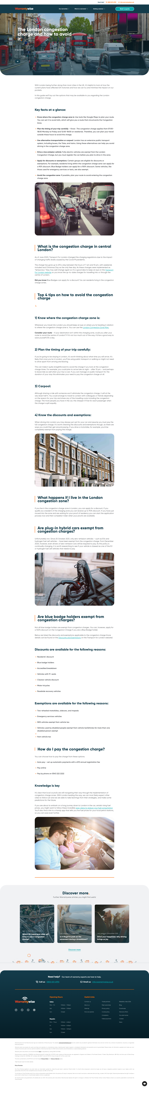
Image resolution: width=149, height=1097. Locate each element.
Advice (23, 56)
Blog (120, 1005)
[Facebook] (16, 1010)
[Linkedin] (28, 1010)
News (120, 1022)
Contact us (87, 1001)
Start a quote (125, 9)
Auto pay (41, 762)
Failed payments (106, 1018)
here (40, 1051)
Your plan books (123, 1015)
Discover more (74, 949)
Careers (121, 1018)
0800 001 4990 (53, 982)
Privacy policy (105, 1008)
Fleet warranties (106, 1005)
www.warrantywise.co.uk (65, 1042)
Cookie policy (105, 1012)
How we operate (89, 1012)
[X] (22, 1010)
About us (86, 1005)
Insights (44, 56)
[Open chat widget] (144, 1083)
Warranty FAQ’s (123, 1012)
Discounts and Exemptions (70, 638)
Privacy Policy (44, 1058)
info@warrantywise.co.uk (102, 982)
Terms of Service (55, 1058)
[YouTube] (34, 1010)
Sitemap (86, 1008)
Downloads (122, 1008)
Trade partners (106, 1001)
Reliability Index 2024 (125, 1001)
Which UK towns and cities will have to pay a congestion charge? (35, 936)
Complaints (105, 1015)
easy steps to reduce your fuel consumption (94, 808)
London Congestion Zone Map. (96, 327)
